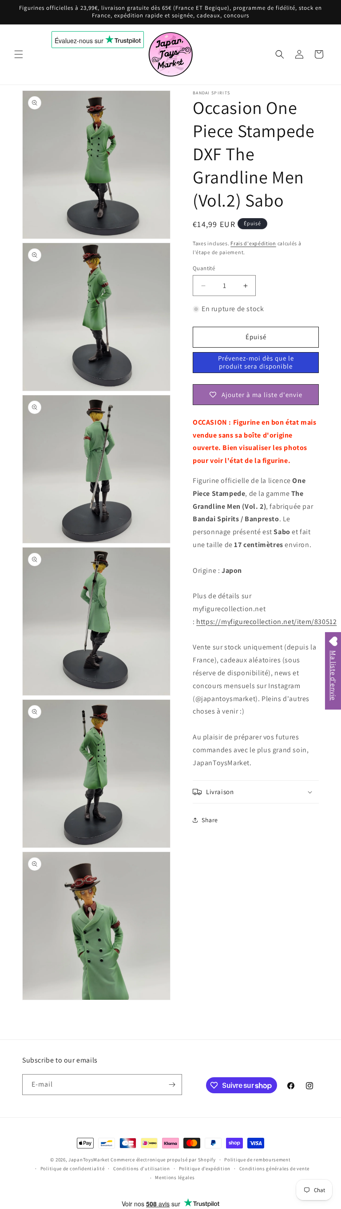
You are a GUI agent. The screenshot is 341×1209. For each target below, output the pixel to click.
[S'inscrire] (172, 1084)
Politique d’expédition (204, 1168)
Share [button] (210, 820)
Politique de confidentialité (72, 1168)
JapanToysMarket (89, 1159)
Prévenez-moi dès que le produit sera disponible (256, 362)
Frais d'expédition (253, 243)
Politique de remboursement (257, 1159)
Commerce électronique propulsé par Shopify (163, 1159)
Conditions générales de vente (274, 1168)
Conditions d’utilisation (141, 1168)
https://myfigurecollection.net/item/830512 (266, 621)
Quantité (204, 268)
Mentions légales (174, 1177)
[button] (18, 54)
